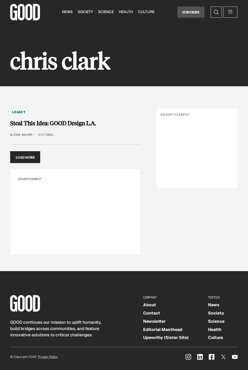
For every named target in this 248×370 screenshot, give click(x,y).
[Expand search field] (216, 12)
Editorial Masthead (162, 329)
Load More (25, 157)
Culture (146, 11)
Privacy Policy (48, 357)
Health (126, 11)
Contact (151, 313)
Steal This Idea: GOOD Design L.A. (53, 123)
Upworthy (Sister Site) (166, 337)
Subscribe (191, 12)
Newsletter (154, 321)
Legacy (19, 112)
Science (106, 11)
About (149, 304)
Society (85, 11)
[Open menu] (230, 12)
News (67, 11)
